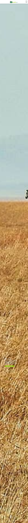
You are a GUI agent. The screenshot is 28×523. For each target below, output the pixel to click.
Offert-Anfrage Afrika (9, 366)
